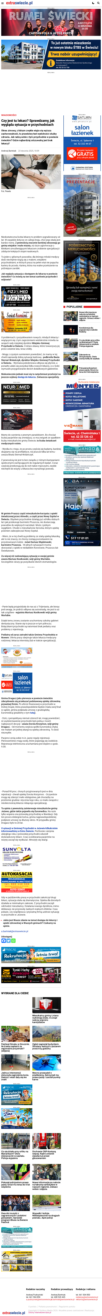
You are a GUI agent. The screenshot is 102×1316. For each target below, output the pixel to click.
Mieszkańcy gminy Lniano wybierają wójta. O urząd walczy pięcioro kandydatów (45, 1018)
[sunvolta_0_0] (16, 857)
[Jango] (16, 1237)
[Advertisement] (51, 90)
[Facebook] (3, 941)
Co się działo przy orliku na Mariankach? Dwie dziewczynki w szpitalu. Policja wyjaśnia (14, 1154)
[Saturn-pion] (82, 143)
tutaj (32, 712)
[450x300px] (16, 1094)
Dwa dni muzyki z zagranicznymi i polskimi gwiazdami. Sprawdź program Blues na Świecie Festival (14, 1217)
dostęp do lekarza (27, 377)
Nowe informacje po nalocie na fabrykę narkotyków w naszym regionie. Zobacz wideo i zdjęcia (46, 1185)
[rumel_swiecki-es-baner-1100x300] (51, 22)
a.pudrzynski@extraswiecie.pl (39, 1299)
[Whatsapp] (13, 941)
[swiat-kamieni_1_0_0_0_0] (16, 321)
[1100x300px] (31, 955)
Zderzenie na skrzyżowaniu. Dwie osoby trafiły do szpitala (89, 357)
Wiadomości (8, 115)
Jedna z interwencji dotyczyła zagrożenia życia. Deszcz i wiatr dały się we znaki (15, 1076)
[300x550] (82, 512)
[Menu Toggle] (2, 3)
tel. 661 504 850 (33, 1297)
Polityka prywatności (48, 1306)
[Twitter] (8, 941)
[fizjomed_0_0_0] (16, 296)
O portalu (32, 1306)
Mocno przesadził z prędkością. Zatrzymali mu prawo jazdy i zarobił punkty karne (46, 1076)
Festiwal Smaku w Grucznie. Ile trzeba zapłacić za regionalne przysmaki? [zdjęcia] (15, 1047)
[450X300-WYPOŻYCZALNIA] (16, 419)
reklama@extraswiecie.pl (87, 1299)
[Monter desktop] (82, 411)
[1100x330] (51, 54)
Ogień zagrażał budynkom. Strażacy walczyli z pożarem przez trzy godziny (46, 1046)
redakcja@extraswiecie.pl (87, 1297)
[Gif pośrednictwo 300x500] (82, 271)
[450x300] (16, 394)
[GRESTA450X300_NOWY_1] (16, 1261)
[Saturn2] (16, 683)
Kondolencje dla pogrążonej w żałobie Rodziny (88, 330)
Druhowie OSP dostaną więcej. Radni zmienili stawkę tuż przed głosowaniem (44, 1154)
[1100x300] (31, 975)
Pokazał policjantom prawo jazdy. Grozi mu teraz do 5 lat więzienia (15, 1184)
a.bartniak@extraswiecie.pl (14, 931)
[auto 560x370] (16, 882)
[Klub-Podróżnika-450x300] (16, 1118)
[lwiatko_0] (16, 657)
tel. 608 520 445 (58, 1297)
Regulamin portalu (67, 1306)
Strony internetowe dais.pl (39, 1312)
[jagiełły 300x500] (82, 206)
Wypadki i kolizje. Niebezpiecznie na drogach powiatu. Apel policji (46, 1215)
